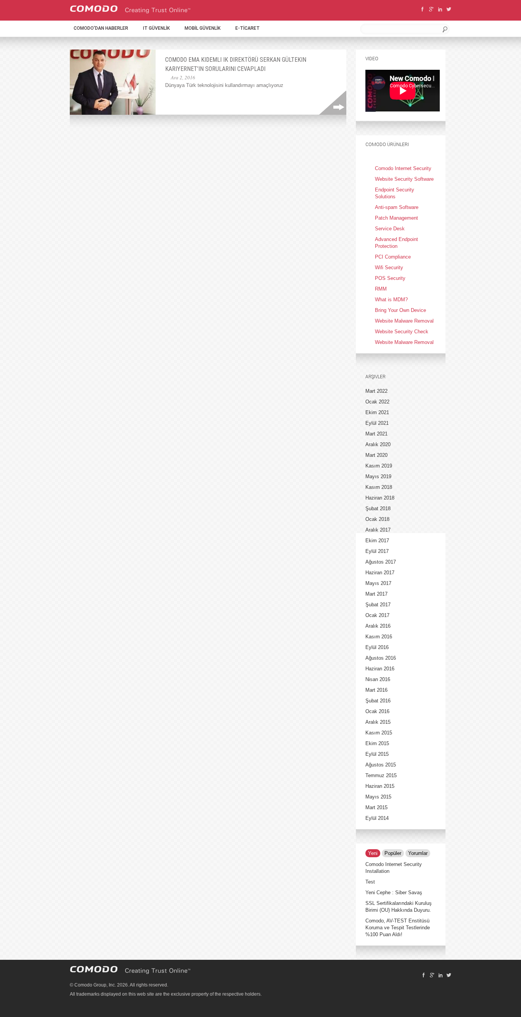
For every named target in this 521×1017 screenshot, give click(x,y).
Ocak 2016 (377, 711)
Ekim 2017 (377, 540)
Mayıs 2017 (378, 583)
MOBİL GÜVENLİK (202, 28)
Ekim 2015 (377, 743)
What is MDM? (391, 299)
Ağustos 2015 (380, 765)
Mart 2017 (376, 594)
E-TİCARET (247, 28)
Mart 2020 (376, 455)
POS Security (390, 278)
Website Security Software (404, 179)
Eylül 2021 (377, 423)
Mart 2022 (376, 391)
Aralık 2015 (378, 722)
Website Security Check (401, 331)
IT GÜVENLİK (156, 28)
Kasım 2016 (378, 636)
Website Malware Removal (404, 321)
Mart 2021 (376, 434)
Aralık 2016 (378, 626)
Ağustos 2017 (380, 562)
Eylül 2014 (377, 818)
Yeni (373, 853)
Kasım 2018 (378, 487)
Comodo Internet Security (403, 168)
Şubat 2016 (378, 701)
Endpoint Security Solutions (394, 193)
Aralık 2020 (378, 444)
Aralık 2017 (378, 530)
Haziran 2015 (379, 786)
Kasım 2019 (378, 466)
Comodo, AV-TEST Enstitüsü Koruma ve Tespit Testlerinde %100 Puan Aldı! (397, 927)
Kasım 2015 (378, 733)
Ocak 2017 (377, 615)
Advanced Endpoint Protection (396, 242)
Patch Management (396, 218)
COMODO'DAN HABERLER (101, 28)
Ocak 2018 (377, 519)
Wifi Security (389, 267)
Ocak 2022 (377, 402)
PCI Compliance (393, 257)
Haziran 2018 (379, 498)
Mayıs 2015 (378, 797)
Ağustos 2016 (380, 658)
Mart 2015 (376, 807)
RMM (381, 289)
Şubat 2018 (378, 508)
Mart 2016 (376, 690)
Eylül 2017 (377, 551)
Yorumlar (418, 853)
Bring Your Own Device (400, 310)
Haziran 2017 (379, 572)
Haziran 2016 (379, 669)
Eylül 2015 (377, 754)
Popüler (392, 853)
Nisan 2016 (377, 679)
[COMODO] (130, 12)
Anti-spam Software (396, 207)
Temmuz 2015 (381, 775)
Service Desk (390, 228)
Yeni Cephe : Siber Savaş (393, 892)
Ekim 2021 (377, 412)
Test (370, 882)
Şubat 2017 (378, 604)
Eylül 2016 (377, 647)
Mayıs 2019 (378, 476)
